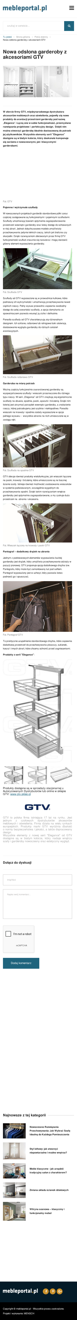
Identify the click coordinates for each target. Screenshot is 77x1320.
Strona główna (23, 37)
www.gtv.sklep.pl (20, 794)
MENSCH (29, 1313)
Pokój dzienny (41, 37)
